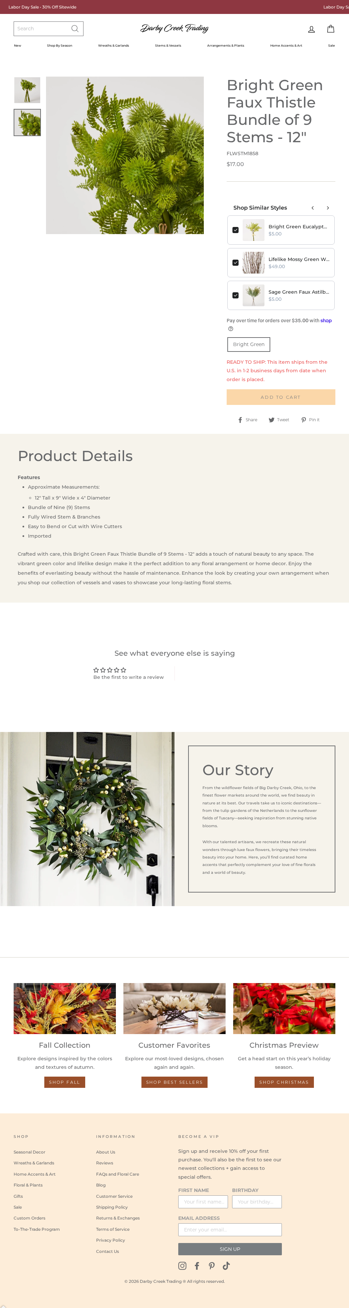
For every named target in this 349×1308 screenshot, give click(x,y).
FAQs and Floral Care (117, 1174)
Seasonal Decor (29, 1152)
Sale (331, 45)
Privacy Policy (110, 1240)
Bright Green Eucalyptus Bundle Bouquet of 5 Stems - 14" (299, 227)
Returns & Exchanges (118, 1218)
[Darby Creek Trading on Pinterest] (212, 1265)
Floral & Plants (28, 1185)
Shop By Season (59, 45)
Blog (101, 1185)
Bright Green (248, 344)
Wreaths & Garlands (113, 45)
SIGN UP (230, 1249)
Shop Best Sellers (174, 1082)
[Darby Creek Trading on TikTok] (226, 1265)
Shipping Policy (112, 1207)
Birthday (245, 1190)
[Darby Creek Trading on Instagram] (182, 1265)
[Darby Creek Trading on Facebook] (197, 1265)
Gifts (18, 1196)
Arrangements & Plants (225, 45)
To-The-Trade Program (37, 1229)
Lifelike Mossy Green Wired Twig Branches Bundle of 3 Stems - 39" (299, 259)
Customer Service (114, 1196)
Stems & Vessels (168, 45)
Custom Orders (29, 1218)
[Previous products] (312, 208)
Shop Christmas (284, 1082)
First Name (193, 1190)
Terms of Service (113, 1229)
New (17, 45)
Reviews (104, 1162)
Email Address (199, 1218)
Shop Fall (64, 1082)
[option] (125, 155)
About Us (105, 1152)
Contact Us (107, 1251)
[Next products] (327, 208)
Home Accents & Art (286, 45)
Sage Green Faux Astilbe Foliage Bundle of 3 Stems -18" (299, 292)
